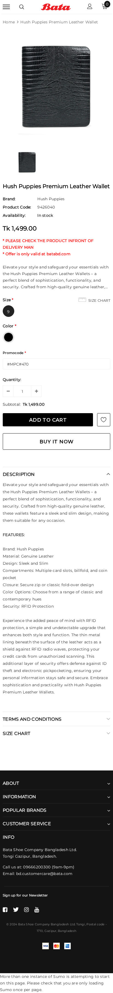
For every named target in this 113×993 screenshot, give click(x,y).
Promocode (14, 353)
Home (9, 22)
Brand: (9, 198)
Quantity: (12, 379)
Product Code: (17, 207)
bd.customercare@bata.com (44, 873)
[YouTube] (36, 909)
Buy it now (56, 442)
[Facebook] (5, 909)
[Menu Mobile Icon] (6, 7)
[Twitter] (16, 909)
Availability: (14, 215)
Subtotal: (12, 404)
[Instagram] (26, 909)
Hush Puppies (50, 198)
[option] (56, 87)
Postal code (95, 924)
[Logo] (56, 6)
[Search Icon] (21, 6)
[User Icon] (89, 7)
